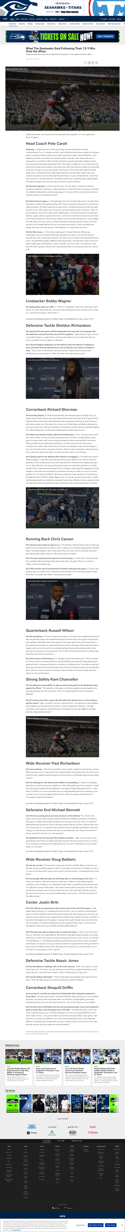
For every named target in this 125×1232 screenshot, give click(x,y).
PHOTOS (57, 1146)
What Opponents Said (25, 1193)
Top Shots (57, 1162)
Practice (57, 1170)
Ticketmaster (117, 1185)
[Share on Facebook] (85, 63)
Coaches (9, 1155)
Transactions (9, 1167)
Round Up (25, 1152)
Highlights (41, 1149)
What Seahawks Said (25, 1187)
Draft (25, 1149)
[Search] (100, 19)
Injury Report (9, 1164)
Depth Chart (9, 1152)
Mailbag (26, 1169)
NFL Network (42, 1176)
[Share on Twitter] (89, 63)
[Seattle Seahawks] (62, 1216)
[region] (62, 1225)
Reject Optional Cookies (95, 1225)
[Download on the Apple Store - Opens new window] (56, 1208)
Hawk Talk (71, 1176)
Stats (9, 1161)
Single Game (117, 1149)
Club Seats (117, 1164)
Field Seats (117, 1167)
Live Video (41, 1179)
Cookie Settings (80, 1225)
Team (9, 1146)
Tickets (117, 1146)
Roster (9, 1149)
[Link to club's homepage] (5, 19)
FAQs (101, 1178)
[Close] (122, 1225)
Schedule (86, 1146)
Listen (72, 1146)
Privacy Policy (17, 1230)
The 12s (57, 1182)
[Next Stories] (117, 1103)
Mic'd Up (42, 1159)
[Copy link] (96, 62)
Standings (8, 1158)
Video (41, 1146)
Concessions (101, 1166)
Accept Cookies (110, 1225)
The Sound (42, 1152)
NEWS (25, 1146)
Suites (117, 1161)
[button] (62, 98)
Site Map (26, 1197)
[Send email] (92, 63)
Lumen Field (101, 1149)
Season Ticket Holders (117, 1181)
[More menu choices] (67, 19)
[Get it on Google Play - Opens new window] (68, 1209)
